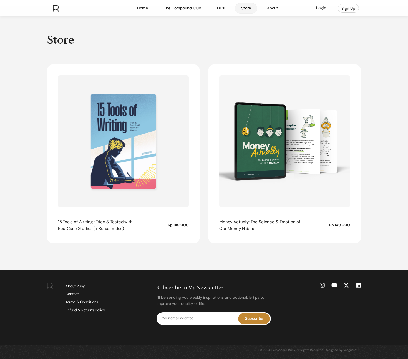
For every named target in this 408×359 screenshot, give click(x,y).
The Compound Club (182, 8)
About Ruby (75, 286)
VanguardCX (352, 350)
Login (321, 7)
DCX (221, 8)
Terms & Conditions (82, 302)
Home (142, 8)
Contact (72, 294)
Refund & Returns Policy (85, 310)
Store (246, 8)
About (272, 8)
